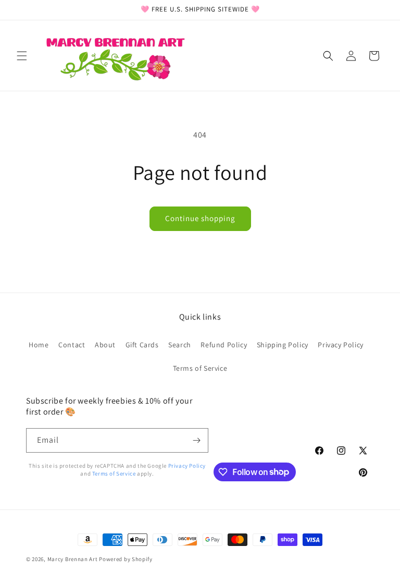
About (105, 344)
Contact (71, 344)
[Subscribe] (196, 440)
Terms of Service (200, 368)
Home (38, 344)
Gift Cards (142, 344)
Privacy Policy (340, 344)
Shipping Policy (282, 344)
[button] (21, 55)
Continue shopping (200, 218)
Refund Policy (224, 344)
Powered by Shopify (126, 559)
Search (179, 344)
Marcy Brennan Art (72, 559)
